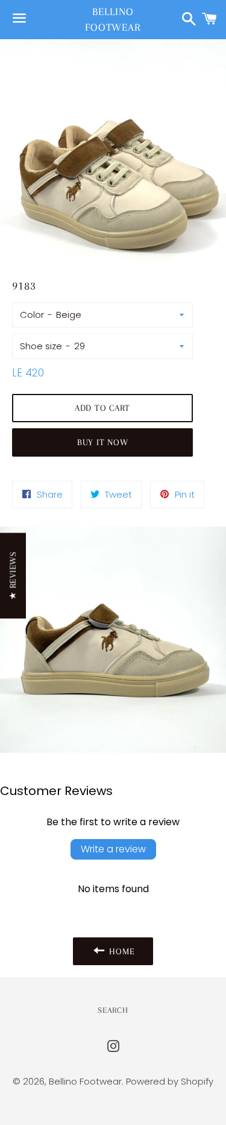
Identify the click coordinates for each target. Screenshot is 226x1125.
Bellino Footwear (113, 19)
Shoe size (41, 346)
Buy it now (102, 442)
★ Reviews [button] (12, 575)
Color (32, 314)
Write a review (113, 849)
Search (113, 1010)
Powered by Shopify (169, 1081)
